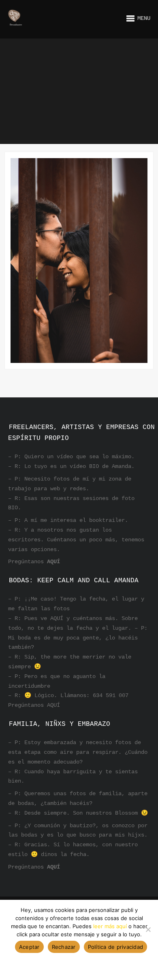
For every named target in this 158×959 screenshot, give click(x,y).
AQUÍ (53, 561)
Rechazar (64, 947)
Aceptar (29, 947)
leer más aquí (110, 926)
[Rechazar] (148, 929)
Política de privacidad (115, 947)
